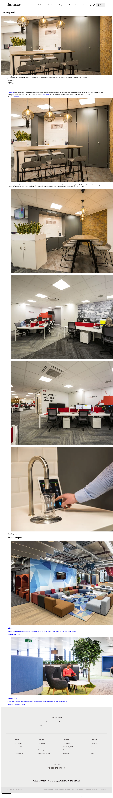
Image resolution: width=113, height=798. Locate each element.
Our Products (42, 746)
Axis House (46, 94)
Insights (61, 5)
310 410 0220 (101, 789)
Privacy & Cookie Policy (71, 789)
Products (40, 5)
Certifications (19, 753)
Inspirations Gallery (44, 753)
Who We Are (18, 743)
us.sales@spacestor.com (91, 789)
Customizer (66, 743)
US (100, 5)
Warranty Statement (48, 789)
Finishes (65, 750)
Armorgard (11, 92)
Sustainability (19, 746)
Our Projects (41, 743)
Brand (92, 753)
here (83, 796)
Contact (82, 5)
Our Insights (41, 750)
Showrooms (94, 746)
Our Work (51, 5)
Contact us (94, 743)
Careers (17, 750)
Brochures (66, 753)
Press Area (94, 750)
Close (5, 796)
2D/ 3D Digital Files (69, 746)
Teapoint (16, 96)
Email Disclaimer (59, 789)
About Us (71, 5)
